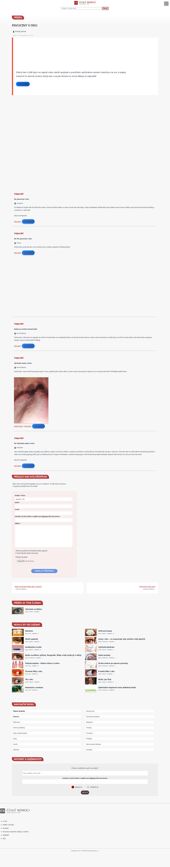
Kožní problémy (19, 728)
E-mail (17, 509)
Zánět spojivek (31, 639)
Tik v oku (29, 679)
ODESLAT (85, 792)
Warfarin (29, 631)
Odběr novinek (8, 825)
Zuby (15, 739)
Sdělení (17, 523)
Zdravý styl (90, 711)
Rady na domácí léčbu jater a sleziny (28, 586)
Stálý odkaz (17, 221)
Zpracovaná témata (93, 744)
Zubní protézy (104, 655)
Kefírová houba (105, 631)
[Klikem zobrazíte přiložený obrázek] (31, 423)
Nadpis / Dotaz (20, 495)
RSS (4, 838)
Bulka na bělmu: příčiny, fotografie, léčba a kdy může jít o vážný (53, 655)
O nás (5, 821)
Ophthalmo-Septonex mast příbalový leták (117, 687)
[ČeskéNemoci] (85, 5)
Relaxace (89, 722)
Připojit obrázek (21, 557)
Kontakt (89, 750)
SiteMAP (6, 835)
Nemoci (16, 717)
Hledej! (105, 8)
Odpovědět (22, 84)
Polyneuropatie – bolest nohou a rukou (42, 663)
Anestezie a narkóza (34, 687)
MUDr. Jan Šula (104, 679)
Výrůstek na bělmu (33, 609)
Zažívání (16, 750)
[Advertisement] (72, 51)
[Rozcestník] (166, 3)
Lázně (15, 744)
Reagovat (28, 221)
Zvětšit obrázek (18, 426)
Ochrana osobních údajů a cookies (16, 832)
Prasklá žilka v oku (106, 671)
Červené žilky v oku (33, 671)
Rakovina (16, 722)
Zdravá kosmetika (93, 717)
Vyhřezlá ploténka (106, 647)
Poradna (89, 733)
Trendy (88, 728)
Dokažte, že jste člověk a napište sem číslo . (37, 516)
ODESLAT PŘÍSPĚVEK (44, 571)
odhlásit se (94, 787)
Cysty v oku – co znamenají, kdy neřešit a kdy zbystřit (121, 639)
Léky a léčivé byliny (20, 733)
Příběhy (89, 739)
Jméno (17, 502)
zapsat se (78, 787)
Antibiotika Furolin (33, 647)
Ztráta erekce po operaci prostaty (113, 663)
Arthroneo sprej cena (147, 586)
